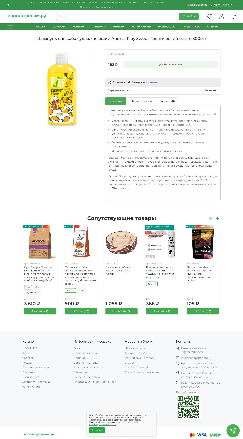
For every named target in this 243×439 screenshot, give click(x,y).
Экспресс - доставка (36, 381)
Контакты (68, 2)
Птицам (118, 26)
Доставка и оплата (49, 2)
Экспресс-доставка (153, 2)
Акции (40, 26)
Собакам (59, 26)
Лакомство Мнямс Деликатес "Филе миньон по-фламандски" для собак (199, 274)
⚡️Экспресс (192, 26)
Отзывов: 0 (116, 54)
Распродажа (30, 377)
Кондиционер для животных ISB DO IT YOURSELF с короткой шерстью (161, 272)
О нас (32, 2)
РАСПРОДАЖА (167, 26)
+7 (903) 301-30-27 (197, 5)
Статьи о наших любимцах (143, 372)
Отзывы (212, 26)
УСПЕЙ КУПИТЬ (141, 26)
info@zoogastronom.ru (196, 357)
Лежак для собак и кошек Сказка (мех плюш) (118, 270)
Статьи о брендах (136, 367)
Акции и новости (136, 353)
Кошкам (78, 26)
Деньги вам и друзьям (140, 357)
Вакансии (134, 2)
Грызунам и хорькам (36, 367)
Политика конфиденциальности (98, 7)
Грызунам (98, 26)
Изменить (152, 82)
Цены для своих (136, 348)
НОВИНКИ (29, 348)
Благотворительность (113, 2)
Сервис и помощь (87, 2)
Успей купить (31, 386)
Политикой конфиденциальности (114, 423)
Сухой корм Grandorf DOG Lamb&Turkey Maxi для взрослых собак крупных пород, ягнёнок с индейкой (39, 274)
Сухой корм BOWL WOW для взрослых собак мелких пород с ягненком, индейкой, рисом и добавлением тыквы (80, 275)
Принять (97, 430)
